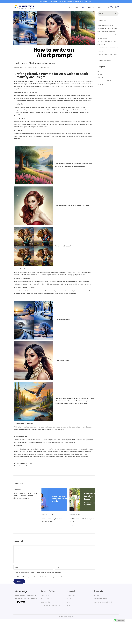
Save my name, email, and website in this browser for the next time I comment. (38, 572)
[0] (109, 7)
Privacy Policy (45, 595)
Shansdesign (30, 67)
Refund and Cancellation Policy (50, 605)
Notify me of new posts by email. (52, 577)
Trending (100, 84)
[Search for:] (108, 13)
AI (36, 67)
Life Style (100, 78)
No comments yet (43, 67)
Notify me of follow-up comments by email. (28, 577)
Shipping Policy (45, 602)
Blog (68, 602)
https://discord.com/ (20, 466)
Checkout (70, 599)
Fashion (100, 74)
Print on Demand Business (106, 81)
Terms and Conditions (47, 599)
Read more (16, 503)
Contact (69, 605)
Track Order (71, 595)
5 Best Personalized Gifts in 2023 (107, 54)
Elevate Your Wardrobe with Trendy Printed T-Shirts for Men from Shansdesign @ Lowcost (25, 495)
